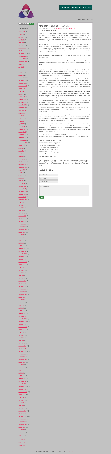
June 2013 (21, 432)
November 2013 (22, 419)
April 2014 (21, 405)
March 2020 (21, 213)
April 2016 (21, 340)
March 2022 (21, 159)
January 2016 (22, 348)
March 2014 (21, 408)
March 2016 (21, 343)
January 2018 (22, 283)
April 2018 (21, 275)
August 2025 (21, 64)
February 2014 (22, 411)
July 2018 (21, 267)
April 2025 (21, 75)
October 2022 (22, 140)
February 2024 (22, 99)
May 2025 (21, 72)
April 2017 (21, 308)
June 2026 (21, 37)
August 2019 (21, 232)
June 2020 (21, 205)
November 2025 (22, 56)
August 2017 (21, 297)
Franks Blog (72, 28)
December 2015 (22, 351)
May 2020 (21, 207)
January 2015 (22, 381)
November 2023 (22, 105)
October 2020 (22, 197)
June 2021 (21, 175)
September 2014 (22, 392)
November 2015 (22, 354)
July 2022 (21, 148)
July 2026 (21, 34)
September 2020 (22, 199)
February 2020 (22, 216)
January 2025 (22, 77)
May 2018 (21, 272)
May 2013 (21, 435)
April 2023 (21, 124)
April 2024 (21, 94)
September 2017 (22, 294)
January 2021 (22, 188)
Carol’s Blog (76, 7)
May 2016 (21, 337)
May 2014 (21, 402)
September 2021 (22, 167)
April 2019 (21, 243)
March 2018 (21, 278)
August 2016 (21, 329)
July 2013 (21, 430)
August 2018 (21, 264)
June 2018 (21, 270)
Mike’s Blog (87, 7)
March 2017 (21, 310)
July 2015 (21, 365)
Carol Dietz (58, 28)
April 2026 (21, 42)
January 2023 (22, 132)
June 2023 (21, 118)
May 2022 (21, 153)
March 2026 (21, 45)
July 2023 (21, 115)
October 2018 (22, 259)
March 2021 (21, 183)
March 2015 (21, 375)
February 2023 (22, 129)
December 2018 (22, 253)
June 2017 (21, 302)
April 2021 (21, 180)
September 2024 (22, 86)
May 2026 (21, 40)
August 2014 (21, 394)
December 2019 (22, 221)
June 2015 (21, 367)
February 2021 (22, 186)
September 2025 (22, 61)
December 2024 (22, 80)
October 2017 (22, 291)
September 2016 (22, 327)
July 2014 (21, 397)
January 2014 (22, 413)
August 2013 (21, 427)
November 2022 (22, 137)
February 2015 (22, 378)
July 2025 (21, 67)
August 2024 (21, 88)
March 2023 (21, 126)
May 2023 (21, 121)
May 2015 (21, 370)
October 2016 (22, 324)
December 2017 (22, 286)
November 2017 (22, 289)
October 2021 (22, 164)
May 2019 (21, 240)
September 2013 (22, 424)
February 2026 (22, 48)
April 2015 (21, 373)
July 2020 (21, 202)
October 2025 (22, 59)
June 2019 (21, 237)
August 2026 (21, 31)
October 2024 (22, 83)
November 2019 (22, 224)
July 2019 (21, 235)
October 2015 (22, 356)
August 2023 (21, 113)
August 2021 (21, 170)
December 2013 (22, 416)
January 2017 (22, 316)
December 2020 (22, 191)
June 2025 (21, 69)
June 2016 (21, 335)
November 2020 (22, 194)
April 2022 (21, 156)
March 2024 (21, 96)
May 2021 (21, 178)
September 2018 (22, 262)
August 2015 (21, 362)
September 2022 (22, 142)
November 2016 (22, 321)
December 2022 (22, 134)
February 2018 (22, 281)
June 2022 (21, 151)
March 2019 (21, 245)
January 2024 (22, 102)
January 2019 (22, 251)
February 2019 (22, 248)
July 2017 (21, 300)
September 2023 (22, 110)
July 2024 (21, 91)
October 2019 (22, 226)
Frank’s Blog (65, 7)
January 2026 (22, 50)
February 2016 (22, 346)
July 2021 (21, 172)
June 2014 (21, 400)
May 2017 (21, 305)
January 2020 (22, 218)
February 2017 (22, 313)
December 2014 (22, 383)
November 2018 (22, 256)
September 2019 (22, 229)
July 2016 (21, 332)
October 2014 (22, 389)
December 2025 (22, 53)
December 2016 (22, 318)
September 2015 (22, 359)
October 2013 (22, 421)
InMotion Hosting (71, 451)
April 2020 (21, 210)
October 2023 (22, 107)
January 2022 (22, 161)
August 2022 (21, 145)
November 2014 (22, 386)
